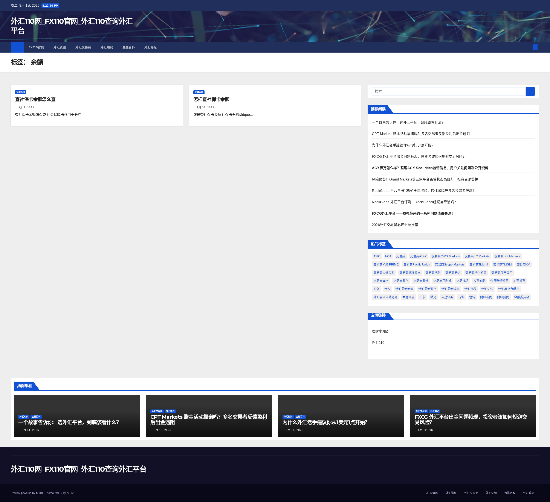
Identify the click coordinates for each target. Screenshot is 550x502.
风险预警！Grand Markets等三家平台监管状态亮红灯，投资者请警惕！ (427, 179)
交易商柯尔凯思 (475, 272)
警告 (472, 297)
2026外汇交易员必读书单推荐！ (397, 225)
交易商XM (523, 264)
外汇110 (378, 342)
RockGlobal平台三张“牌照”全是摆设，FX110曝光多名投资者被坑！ (424, 191)
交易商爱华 (400, 280)
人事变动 (479, 280)
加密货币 (519, 280)
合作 (387, 289)
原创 (376, 289)
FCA (388, 256)
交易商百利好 (442, 280)
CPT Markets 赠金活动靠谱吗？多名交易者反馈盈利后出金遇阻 (421, 134)
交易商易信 (452, 272)
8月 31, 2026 (30, 430)
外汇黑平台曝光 (508, 289)
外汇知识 (107, 47)
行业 (461, 297)
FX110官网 (36, 47)
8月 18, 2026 (162, 430)
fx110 (70, 492)
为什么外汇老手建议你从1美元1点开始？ (403, 145)
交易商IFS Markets (507, 256)
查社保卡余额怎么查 (35, 99)
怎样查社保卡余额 (211, 99)
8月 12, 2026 (426, 430)
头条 (422, 297)
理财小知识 (380, 331)
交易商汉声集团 (501, 272)
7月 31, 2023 (205, 107)
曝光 (433, 297)
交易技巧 (462, 280)
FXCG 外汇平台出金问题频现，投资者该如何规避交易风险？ (419, 156)
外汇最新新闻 (404, 289)
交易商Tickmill (478, 264)
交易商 (400, 256)
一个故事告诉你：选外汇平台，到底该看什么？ (408, 122)
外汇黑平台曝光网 (385, 297)
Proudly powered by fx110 (27, 492)
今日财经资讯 (499, 280)
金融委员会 (521, 297)
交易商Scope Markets (449, 264)
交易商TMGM (502, 264)
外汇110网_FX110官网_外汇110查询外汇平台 (78, 469)
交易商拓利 (432, 272)
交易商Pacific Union (416, 264)
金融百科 (128, 47)
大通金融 (408, 297)
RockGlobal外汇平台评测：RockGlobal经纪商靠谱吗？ (415, 202)
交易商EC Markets (477, 256)
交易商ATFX (418, 256)
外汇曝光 (150, 47)
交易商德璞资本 (409, 272)
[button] (528, 47)
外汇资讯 (59, 47)
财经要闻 (503, 297)
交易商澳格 (380, 280)
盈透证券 (447, 297)
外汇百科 (470, 289)
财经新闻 (486, 297)
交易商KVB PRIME (386, 264)
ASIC (376, 256)
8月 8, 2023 (26, 107)
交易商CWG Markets (446, 256)
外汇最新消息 (427, 289)
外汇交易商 (83, 47)
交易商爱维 (420, 280)
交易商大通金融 (383, 272)
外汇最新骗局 (450, 289)
